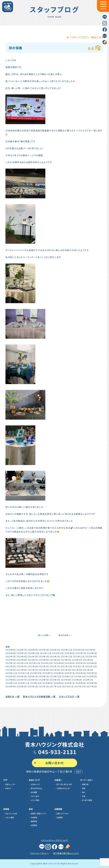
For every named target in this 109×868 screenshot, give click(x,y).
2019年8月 (10, 679)
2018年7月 (69, 683)
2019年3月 (66, 679)
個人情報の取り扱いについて (66, 853)
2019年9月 (92, 676)
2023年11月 (79, 656)
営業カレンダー (10, 784)
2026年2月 (55, 649)
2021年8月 (21, 669)
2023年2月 (88, 659)
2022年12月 (22, 663)
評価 (83, 796)
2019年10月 (80, 676)
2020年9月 (47, 673)
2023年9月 (10, 659)
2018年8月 (58, 683)
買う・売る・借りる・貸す (64, 784)
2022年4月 (21, 666)
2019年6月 (33, 679)
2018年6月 (81, 683)
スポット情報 (9, 817)
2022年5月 (10, 666)
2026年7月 (21, 649)
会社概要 (34, 792)
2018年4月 (10, 686)
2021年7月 (33, 669)
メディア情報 (35, 800)
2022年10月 (47, 663)
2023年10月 (91, 656)
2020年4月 (10, 676)
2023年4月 (66, 659)
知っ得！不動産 (87, 800)
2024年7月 (81, 653)
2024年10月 (58, 653)
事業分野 (85, 784)
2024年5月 (10, 656)
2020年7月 (69, 673)
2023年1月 (10, 663)
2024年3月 (33, 656)
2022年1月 (55, 666)
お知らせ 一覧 (12, 696)
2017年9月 (92, 686)
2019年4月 (55, 679)
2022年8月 (69, 663)
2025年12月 (66, 649)
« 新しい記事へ (43, 635)
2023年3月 (77, 659)
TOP (5, 780)
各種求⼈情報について (38, 813)
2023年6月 (44, 659)
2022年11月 (35, 663)
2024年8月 (69, 653)
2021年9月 (10, 669)
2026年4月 (33, 649)
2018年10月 (36, 683)
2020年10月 (36, 673)
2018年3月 (21, 686)
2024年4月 (21, 656)
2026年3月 (44, 649)
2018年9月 (47, 683)
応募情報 (34, 825)
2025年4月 (10, 653)
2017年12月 (55, 686)
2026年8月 (10, 649)
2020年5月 (92, 673)
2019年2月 (77, 679)
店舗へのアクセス (62, 813)
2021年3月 (77, 669)
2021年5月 (55, 669)
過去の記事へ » (65, 635)
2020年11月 (24, 673)
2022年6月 (92, 663)
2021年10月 (91, 666)
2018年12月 (11, 683)
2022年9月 (58, 663)
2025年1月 (21, 653)
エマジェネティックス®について (54, 840)
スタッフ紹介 (35, 796)
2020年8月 (58, 673)
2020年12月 (11, 673)
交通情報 (59, 817)
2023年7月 (33, 659)
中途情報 (34, 817)
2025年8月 (90, 649)
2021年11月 (79, 666)
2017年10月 (80, 686)
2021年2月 (88, 669)
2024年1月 (55, 656)
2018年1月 (44, 686)
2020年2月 (33, 676)
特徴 (83, 788)
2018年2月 (33, 686)
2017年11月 (68, 686)
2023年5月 (55, 659)
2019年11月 (68, 676)
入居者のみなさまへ (63, 788)
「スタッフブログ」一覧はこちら (87, 37)
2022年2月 (44, 666)
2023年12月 (66, 656)
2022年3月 (33, 666)
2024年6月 (92, 653)
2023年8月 (21, 659)
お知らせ (8, 788)
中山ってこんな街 (11, 813)
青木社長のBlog (36, 788)
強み (83, 792)
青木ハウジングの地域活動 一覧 (39, 696)
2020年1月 (44, 676)
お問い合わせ (54, 763)
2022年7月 (81, 663)
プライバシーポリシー (39, 853)
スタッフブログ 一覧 (69, 696)
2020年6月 (81, 673)
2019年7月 (21, 679)
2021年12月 (66, 666)
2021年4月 (66, 669)
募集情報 (34, 821)
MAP (78, 771)
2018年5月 (92, 683)
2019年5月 (44, 679)
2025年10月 (79, 649)
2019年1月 (88, 679)
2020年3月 (21, 676)
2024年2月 (44, 656)
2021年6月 (44, 669)
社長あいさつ (35, 784)
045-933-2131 (57, 752)
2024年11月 (46, 653)
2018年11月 (24, 683)
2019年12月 (55, 676)
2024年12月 (33, 653)
